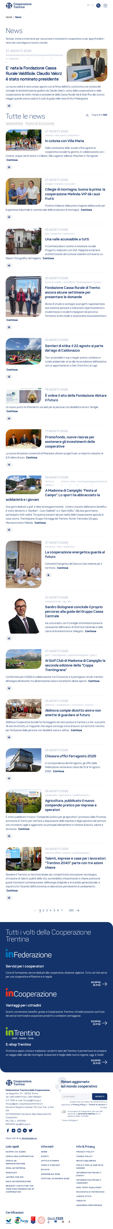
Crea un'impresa (15, 1168)
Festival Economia (39, 123)
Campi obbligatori (69, 1120)
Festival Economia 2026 (55, 1179)
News (44, 1152)
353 (71, 910)
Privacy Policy (79, 1105)
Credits (81, 1201)
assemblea (14, 123)
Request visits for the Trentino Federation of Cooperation (20, 1189)
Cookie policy (84, 1156)
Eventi (45, 1156)
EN (92, 5)
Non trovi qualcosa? (89, 1188)
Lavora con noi (15, 1177)
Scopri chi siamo (16, 1152)
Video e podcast (50, 1165)
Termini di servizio (97, 1105)
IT (88, 5)
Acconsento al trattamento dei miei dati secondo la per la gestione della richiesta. (85, 1114)
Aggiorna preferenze (89, 1205)
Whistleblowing (86, 1161)
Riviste (45, 1170)
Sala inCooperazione (18, 1182)
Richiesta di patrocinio (90, 1192)
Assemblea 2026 (50, 1174)
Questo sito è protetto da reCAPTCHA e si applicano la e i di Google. (84, 1105)
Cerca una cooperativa (20, 1156)
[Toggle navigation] (105, 5)
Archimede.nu (29, 1138)
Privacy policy (85, 1152)
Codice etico (83, 1196)
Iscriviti (99, 1097)
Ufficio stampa (50, 1161)
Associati (11, 1173)
